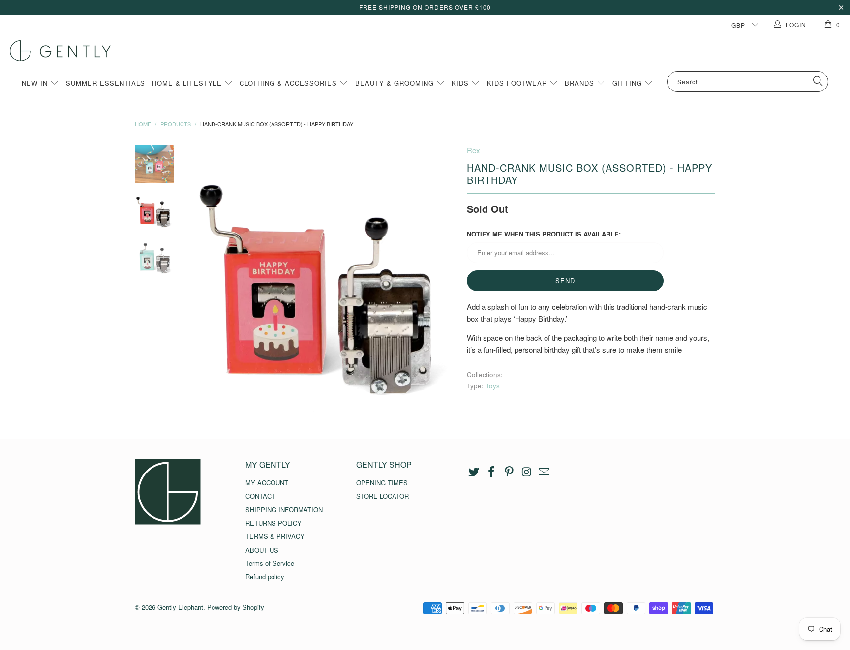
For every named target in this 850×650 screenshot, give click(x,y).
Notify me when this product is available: (544, 233)
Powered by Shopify (235, 607)
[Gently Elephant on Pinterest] (509, 472)
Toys (493, 385)
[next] (442, 278)
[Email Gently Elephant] (544, 472)
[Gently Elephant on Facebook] (492, 472)
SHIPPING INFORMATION (284, 509)
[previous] (203, 278)
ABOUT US (261, 550)
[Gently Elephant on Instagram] (526, 472)
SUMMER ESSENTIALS (105, 83)
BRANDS (581, 83)
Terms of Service (269, 563)
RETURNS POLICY (273, 523)
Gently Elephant (180, 607)
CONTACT (260, 496)
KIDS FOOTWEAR (518, 83)
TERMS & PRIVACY (274, 536)
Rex (473, 150)
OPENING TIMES (382, 482)
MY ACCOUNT (266, 482)
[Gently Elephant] (430, 50)
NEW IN (36, 83)
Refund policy (264, 576)
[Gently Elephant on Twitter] (474, 472)
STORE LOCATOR (382, 496)
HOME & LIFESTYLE (188, 83)
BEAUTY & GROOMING (395, 83)
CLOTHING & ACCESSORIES (289, 83)
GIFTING (628, 83)
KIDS (461, 83)
